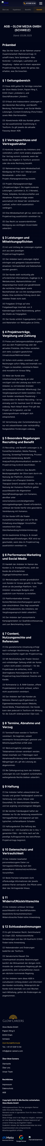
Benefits (28, 10)
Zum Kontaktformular (11, 1043)
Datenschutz (7, 1088)
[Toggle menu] (40, 3)
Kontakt (39, 10)
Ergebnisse (17, 10)
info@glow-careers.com (12, 1051)
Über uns (5, 10)
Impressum (7, 1084)
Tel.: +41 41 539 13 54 (11, 1047)
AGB (4, 1092)
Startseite (6, 1064)
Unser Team (7, 1072)
